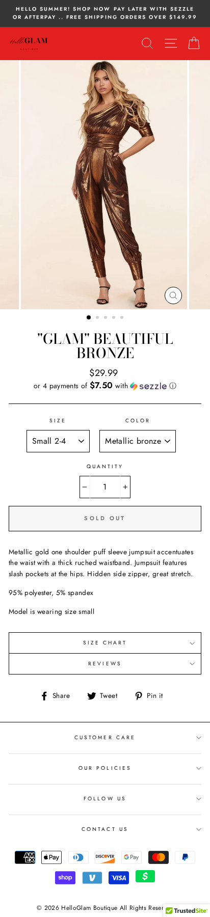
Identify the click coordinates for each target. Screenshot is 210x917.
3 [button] (106, 318)
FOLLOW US (105, 798)
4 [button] (114, 318)
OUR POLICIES (105, 768)
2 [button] (98, 318)
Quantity (105, 466)
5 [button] (122, 318)
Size (57, 420)
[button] (105, 386)
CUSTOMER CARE (105, 737)
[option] (105, 13)
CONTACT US (105, 829)
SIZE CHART (105, 642)
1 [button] (89, 317)
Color (137, 420)
